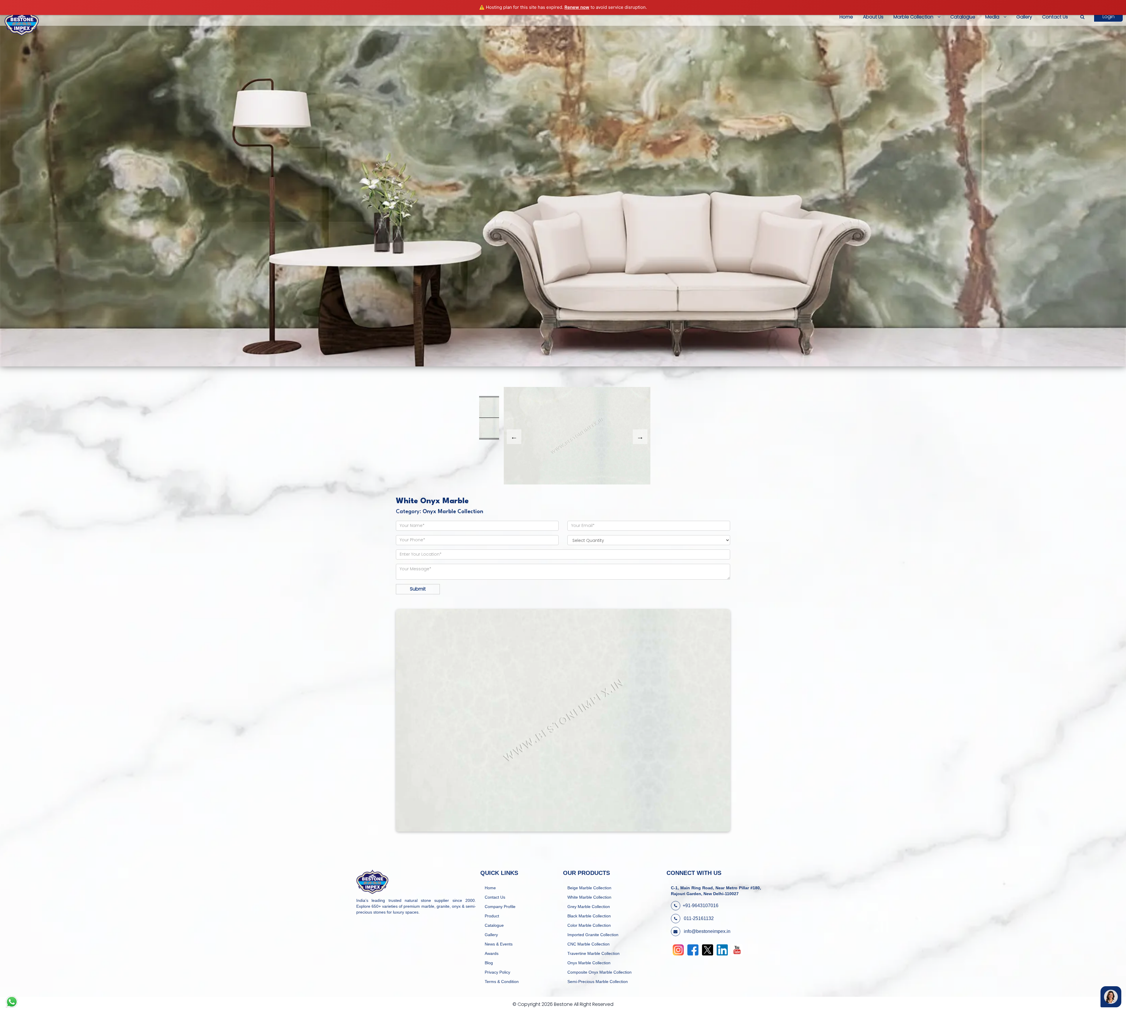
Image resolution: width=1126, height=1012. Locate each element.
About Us (873, 16)
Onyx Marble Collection (589, 962)
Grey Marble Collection (588, 906)
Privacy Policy (497, 972)
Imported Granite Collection (592, 934)
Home (846, 16)
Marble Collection (914, 16)
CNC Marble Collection (588, 944)
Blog (489, 962)
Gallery (1024, 16)
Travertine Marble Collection (593, 953)
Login (1109, 16)
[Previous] (514, 436)
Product (492, 916)
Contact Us (1055, 16)
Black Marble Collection (589, 916)
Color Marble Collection (589, 925)
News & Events (499, 944)
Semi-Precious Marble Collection (597, 981)
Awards (491, 953)
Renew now (576, 7)
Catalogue (962, 16)
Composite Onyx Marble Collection (599, 972)
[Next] (640, 436)
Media (992, 16)
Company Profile (500, 906)
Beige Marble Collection (589, 887)
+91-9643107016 (700, 905)
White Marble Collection (589, 897)
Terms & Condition (502, 981)
